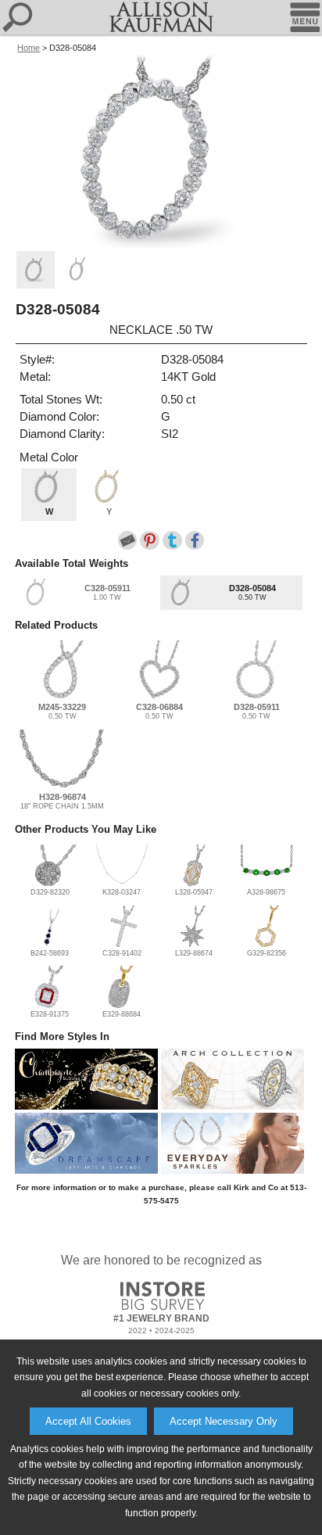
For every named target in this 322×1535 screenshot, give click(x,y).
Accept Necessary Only (223, 1421)
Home (28, 47)
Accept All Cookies (88, 1421)
